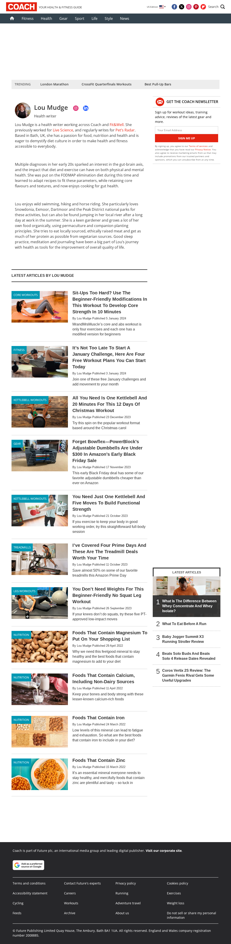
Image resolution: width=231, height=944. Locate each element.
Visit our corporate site (164, 850)
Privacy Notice (203, 149)
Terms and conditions (29, 883)
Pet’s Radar (125, 130)
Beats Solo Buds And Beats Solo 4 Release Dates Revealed (188, 656)
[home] (12, 18)
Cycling (18, 903)
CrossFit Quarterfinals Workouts (107, 84)
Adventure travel (128, 903)
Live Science (63, 130)
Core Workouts (26, 295)
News (124, 18)
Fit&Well (117, 124)
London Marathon (54, 84)
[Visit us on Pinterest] (196, 6)
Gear (63, 18)
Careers (70, 893)
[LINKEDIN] (86, 108)
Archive (69, 913)
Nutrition (21, 635)
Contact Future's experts (82, 883)
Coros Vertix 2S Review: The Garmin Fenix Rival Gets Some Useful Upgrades (188, 675)
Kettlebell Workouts (30, 400)
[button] (216, 7)
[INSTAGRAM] (76, 108)
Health (46, 18)
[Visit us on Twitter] (181, 6)
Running (122, 893)
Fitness (28, 18)
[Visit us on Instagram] (189, 6)
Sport (79, 18)
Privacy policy (126, 883)
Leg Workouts (24, 591)
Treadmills (22, 547)
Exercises (174, 893)
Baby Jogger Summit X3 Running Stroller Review (183, 639)
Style (109, 18)
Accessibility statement (30, 893)
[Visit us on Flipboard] (203, 6)
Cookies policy (177, 883)
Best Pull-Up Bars (158, 84)
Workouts (71, 903)
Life (94, 18)
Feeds (17, 913)
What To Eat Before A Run (184, 624)
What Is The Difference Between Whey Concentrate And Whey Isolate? (189, 606)
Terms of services (198, 146)
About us (122, 913)
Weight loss (175, 903)
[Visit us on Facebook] (174, 6)
